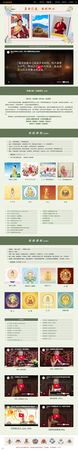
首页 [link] (35, 2)
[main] (39, 90)
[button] (76, 2)
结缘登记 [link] (64, 2)
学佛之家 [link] (48, 2)
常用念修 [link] (57, 2)
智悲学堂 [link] (42, 2)
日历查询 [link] (71, 2)
